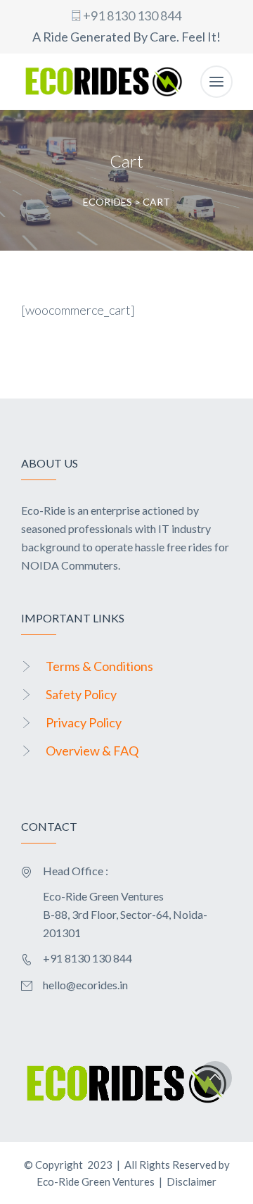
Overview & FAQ (92, 750)
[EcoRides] (103, 81)
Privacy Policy (84, 722)
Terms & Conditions (99, 666)
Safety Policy (81, 694)
